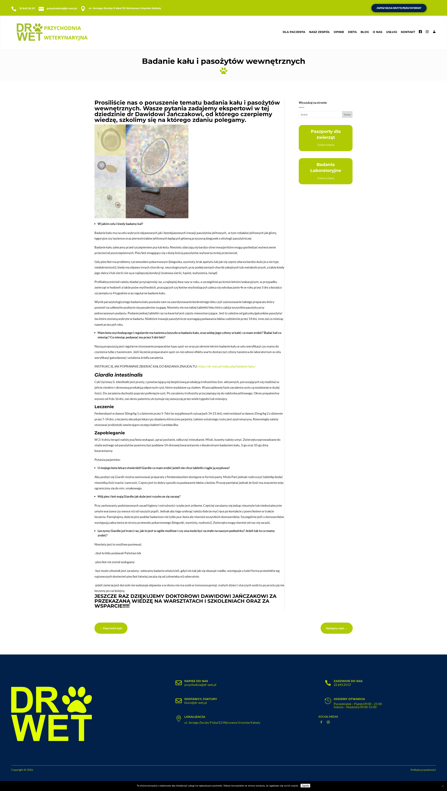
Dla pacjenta (294, 32)
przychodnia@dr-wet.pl (62, 8)
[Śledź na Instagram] (328, 722)
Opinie (339, 32)
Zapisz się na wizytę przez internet (399, 8)
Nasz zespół (319, 32)
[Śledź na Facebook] (321, 722)
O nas (377, 32)
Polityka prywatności (423, 769)
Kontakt (408, 32)
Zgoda (305, 785)
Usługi (391, 32)
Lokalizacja (194, 716)
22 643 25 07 (27, 8)
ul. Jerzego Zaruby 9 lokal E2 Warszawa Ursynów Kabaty (125, 8)
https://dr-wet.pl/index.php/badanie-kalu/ (226, 366)
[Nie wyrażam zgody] (442, 786)
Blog (365, 32)
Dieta (352, 32)
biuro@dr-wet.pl (195, 703)
